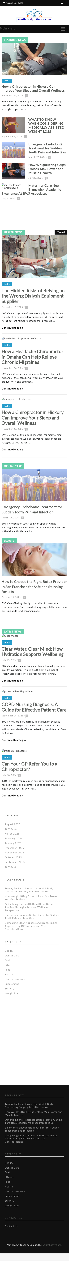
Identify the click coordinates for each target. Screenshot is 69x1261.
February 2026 (14, 838)
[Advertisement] (30, 1028)
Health (7, 80)
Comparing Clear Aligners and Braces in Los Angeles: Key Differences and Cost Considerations (31, 925)
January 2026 (13, 843)
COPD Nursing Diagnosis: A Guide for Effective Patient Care (34, 707)
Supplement (12, 983)
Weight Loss (12, 993)
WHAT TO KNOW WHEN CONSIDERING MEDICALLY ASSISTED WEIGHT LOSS (46, 125)
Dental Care (13, 465)
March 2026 (12, 833)
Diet (7, 960)
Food (7, 969)
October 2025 (13, 857)
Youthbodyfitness (53, 1244)
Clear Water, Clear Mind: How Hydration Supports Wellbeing (33, 651)
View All (61, 232)
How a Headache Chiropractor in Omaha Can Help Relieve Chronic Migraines (32, 357)
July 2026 (11, 828)
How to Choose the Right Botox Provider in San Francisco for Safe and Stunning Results (34, 586)
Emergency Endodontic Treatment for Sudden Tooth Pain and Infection (47, 148)
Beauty (9, 540)
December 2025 (14, 847)
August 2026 (12, 824)
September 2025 (15, 861)
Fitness (9, 964)
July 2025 (11, 866)
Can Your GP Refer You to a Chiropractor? (29, 766)
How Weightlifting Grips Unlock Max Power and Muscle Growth (47, 169)
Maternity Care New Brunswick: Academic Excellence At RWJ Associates (31, 189)
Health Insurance (15, 979)
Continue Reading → (14, 327)
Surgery (9, 988)
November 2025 (14, 852)
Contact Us (11, 1226)
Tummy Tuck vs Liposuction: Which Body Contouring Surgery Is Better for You (29, 890)
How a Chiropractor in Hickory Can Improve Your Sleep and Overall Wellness (33, 88)
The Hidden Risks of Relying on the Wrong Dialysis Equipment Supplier (33, 296)
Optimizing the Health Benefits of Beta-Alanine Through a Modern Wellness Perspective (29, 907)
